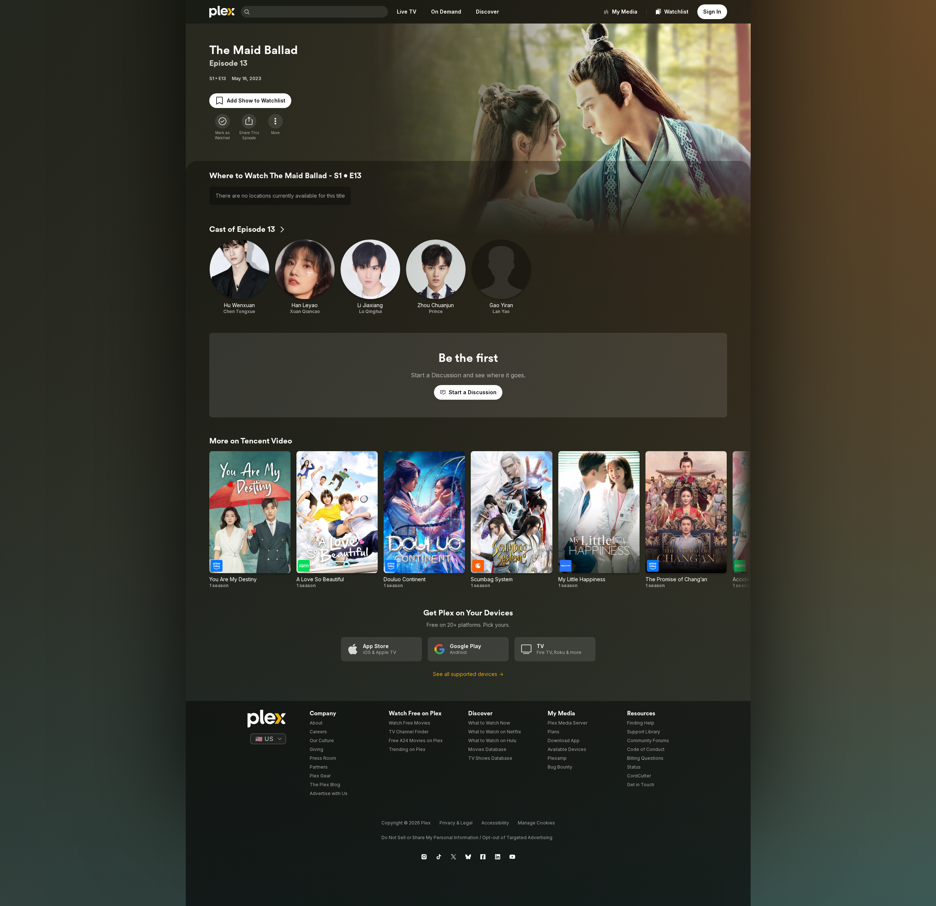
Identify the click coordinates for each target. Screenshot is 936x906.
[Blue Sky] (468, 856)
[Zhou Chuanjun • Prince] (436, 277)
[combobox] (319, 12)
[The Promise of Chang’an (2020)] (686, 520)
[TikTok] (438, 856)
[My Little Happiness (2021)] (599, 520)
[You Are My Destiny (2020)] (250, 520)
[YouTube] (512, 856)
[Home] (222, 11)
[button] (249, 127)
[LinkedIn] (497, 856)
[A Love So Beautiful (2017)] (337, 520)
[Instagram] (424, 856)
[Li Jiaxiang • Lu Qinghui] (370, 277)
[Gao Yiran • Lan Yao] (501, 277)
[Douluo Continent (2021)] (424, 520)
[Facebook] (483, 856)
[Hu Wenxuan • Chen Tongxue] (239, 277)
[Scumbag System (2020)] (511, 520)
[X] (453, 856)
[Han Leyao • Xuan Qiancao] (305, 277)
